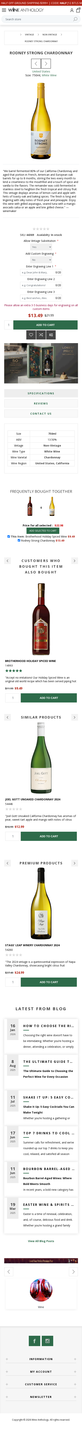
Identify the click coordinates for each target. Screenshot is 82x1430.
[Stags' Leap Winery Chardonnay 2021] (41, 903)
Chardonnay (52, 457)
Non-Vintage (52, 445)
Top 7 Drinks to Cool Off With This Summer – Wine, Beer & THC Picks (49, 1133)
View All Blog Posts (41, 1241)
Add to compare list (41, 334)
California (62, 463)
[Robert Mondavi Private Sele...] (36, 64)
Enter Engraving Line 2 (41, 279)
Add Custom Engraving (40, 253)
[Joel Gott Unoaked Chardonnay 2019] (41, 758)
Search (75, 19)
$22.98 (59, 525)
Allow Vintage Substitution (40, 241)
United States (41, 71)
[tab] (41, 393)
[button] (7, 560)
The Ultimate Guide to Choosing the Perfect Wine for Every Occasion (49, 1062)
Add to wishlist (31, 334)
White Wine (49, 75)
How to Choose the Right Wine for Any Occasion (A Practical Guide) (49, 1026)
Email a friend (51, 334)
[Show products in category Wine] (41, 1290)
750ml (52, 433)
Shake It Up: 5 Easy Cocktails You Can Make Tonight (49, 1097)
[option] (41, 642)
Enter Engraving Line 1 (40, 266)
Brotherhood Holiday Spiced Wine (30, 661)
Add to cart (45, 324)
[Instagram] (47, 1341)
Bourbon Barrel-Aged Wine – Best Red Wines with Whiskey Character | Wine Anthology (49, 1169)
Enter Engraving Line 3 (41, 292)
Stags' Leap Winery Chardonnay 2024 (32, 945)
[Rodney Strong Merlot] (46, 64)
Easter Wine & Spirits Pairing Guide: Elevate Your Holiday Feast (49, 1205)
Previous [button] (7, 717)
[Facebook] (34, 1341)
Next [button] (74, 717)
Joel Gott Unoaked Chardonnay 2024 (32, 799)
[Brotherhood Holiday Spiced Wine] (41, 619)
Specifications (41, 393)
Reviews (41, 403)
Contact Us (41, 413)
